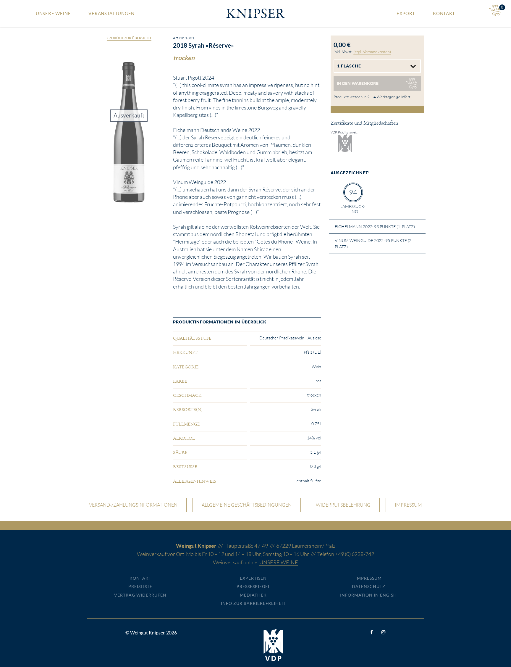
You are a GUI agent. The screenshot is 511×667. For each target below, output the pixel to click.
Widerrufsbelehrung (343, 505)
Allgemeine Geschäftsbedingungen (247, 505)
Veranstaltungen (111, 13)
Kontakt (444, 13)
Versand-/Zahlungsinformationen (133, 505)
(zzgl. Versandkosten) (372, 51)
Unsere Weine (53, 13)
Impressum (408, 505)
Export (406, 13)
